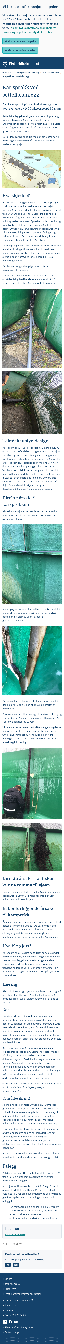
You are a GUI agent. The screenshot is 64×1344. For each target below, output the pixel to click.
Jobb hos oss (11, 1283)
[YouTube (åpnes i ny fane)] (15, 1323)
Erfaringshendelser (50, 72)
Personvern (10, 1288)
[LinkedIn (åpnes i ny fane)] (5, 1323)
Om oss (8, 1278)
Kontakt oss (10, 1305)
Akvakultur (6, 72)
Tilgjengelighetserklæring (17, 1300)
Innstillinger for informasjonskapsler (23, 1293)
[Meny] (58, 63)
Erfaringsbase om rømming (27, 72)
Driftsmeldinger (12, 1332)
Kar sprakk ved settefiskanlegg (15, 76)
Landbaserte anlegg (16, 1234)
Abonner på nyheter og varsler (19, 1327)
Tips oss (9, 1310)
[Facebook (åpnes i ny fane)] (10, 1323)
